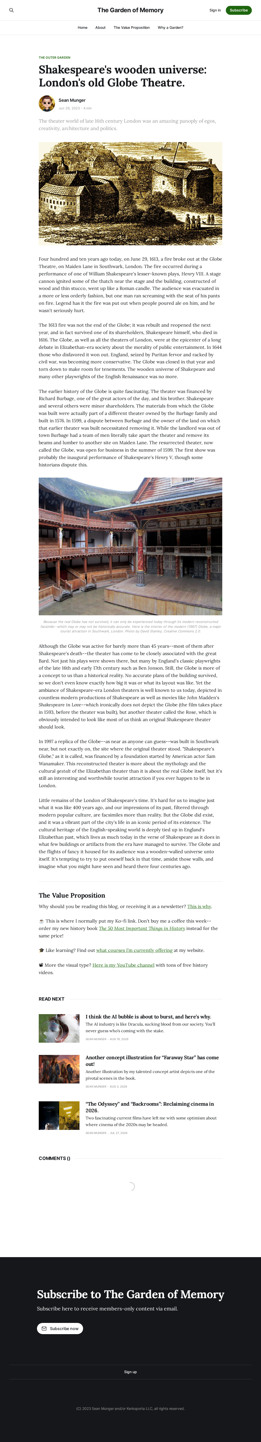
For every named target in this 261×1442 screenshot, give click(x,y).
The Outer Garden (54, 57)
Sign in (215, 10)
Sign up (130, 1372)
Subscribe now (64, 1328)
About (100, 27)
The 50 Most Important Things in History (142, 928)
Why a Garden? (170, 27)
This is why (199, 906)
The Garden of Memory (130, 10)
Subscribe (239, 10)
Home (82, 27)
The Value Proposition (132, 27)
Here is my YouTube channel (123, 965)
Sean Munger (72, 100)
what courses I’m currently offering (134, 950)
